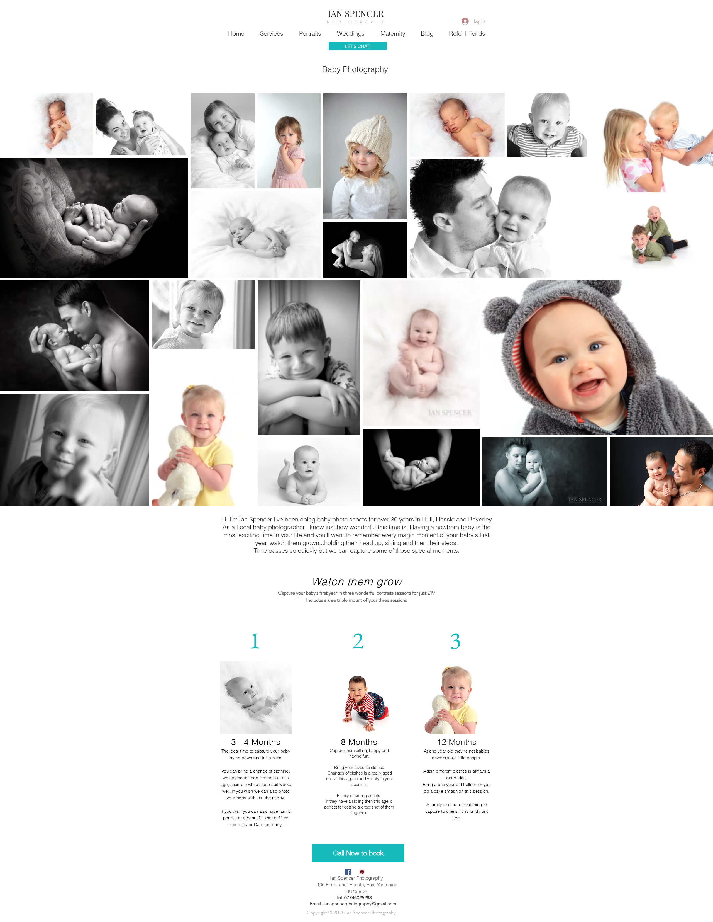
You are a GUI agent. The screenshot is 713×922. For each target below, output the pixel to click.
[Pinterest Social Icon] (362, 872)
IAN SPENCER (356, 13)
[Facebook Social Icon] (348, 872)
